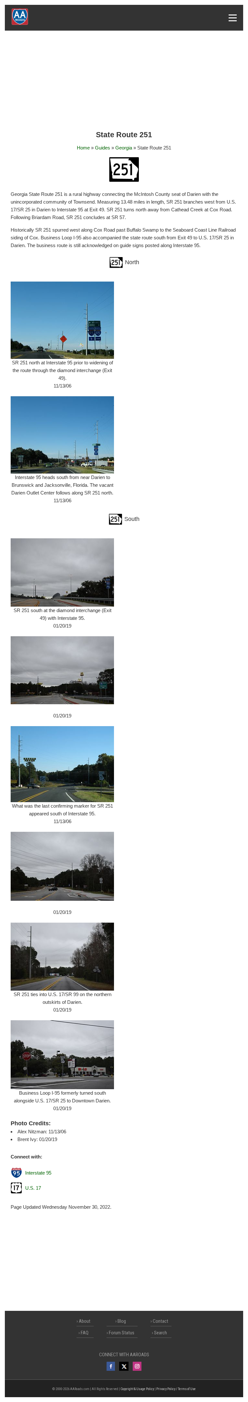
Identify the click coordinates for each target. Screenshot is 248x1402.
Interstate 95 (38, 1173)
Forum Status (121, 1333)
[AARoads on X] (124, 1366)
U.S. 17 (33, 1188)
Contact (160, 1321)
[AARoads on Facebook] (111, 1366)
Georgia (123, 147)
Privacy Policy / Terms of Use (176, 1389)
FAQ (84, 1333)
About (84, 1321)
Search (160, 1333)
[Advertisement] (124, 81)
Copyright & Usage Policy (137, 1389)
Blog (122, 1321)
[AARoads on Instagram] (137, 1366)
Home (83, 147)
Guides (102, 147)
